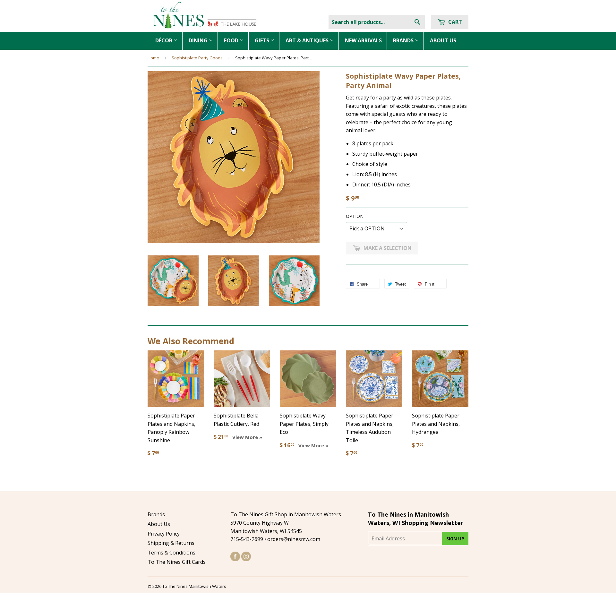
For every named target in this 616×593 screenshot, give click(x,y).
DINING (199, 40)
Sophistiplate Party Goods (197, 58)
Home (153, 58)
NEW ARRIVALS (363, 40)
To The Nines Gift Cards (177, 561)
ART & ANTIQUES (308, 40)
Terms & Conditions (171, 552)
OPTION (355, 216)
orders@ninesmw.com (293, 539)
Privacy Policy (164, 533)
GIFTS (262, 40)
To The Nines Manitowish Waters (194, 586)
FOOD (232, 40)
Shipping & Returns (171, 542)
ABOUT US (443, 40)
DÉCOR (164, 40)
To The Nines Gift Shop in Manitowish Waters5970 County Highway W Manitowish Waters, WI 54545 (285, 522)
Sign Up (455, 539)
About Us (159, 524)
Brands (156, 514)
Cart (454, 21)
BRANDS (404, 40)
